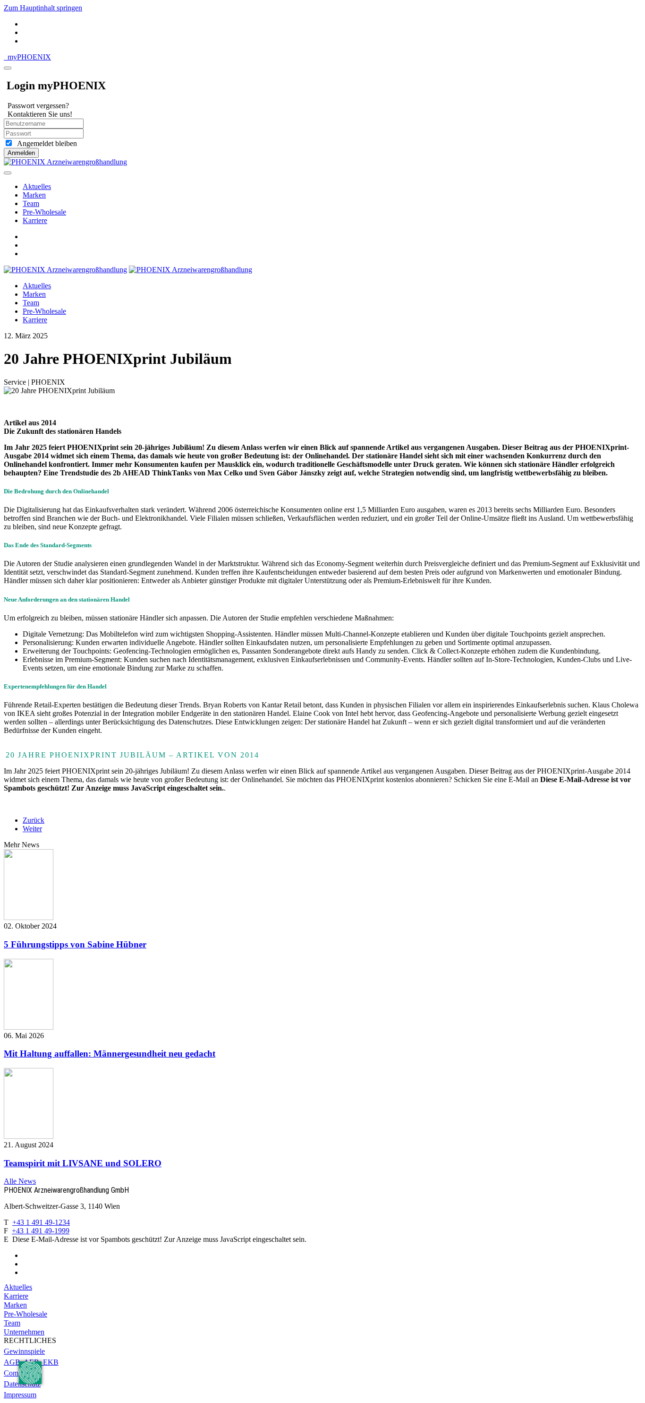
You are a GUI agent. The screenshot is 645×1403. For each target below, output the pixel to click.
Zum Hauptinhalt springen (43, 8)
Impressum (20, 1395)
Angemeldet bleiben (45, 143)
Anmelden (21, 152)
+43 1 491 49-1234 (41, 1222)
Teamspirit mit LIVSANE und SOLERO (82, 1163)
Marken (34, 195)
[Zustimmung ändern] (30, 1372)
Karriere (35, 220)
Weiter (32, 829)
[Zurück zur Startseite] (65, 162)
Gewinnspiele (24, 1351)
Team (31, 203)
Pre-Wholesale (44, 212)
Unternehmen (24, 1332)
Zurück (33, 820)
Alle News (20, 1181)
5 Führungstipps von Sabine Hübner (75, 944)
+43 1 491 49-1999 (40, 1231)
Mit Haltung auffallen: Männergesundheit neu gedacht (109, 1054)
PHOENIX (29, 57)
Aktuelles (37, 186)
